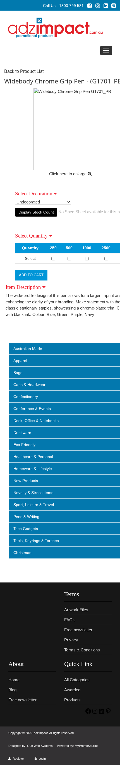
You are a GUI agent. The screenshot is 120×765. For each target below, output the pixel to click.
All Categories (77, 679)
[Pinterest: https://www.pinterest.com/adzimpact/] (108, 713)
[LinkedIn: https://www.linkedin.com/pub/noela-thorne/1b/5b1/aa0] (101, 713)
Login (42, 758)
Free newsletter (78, 629)
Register (18, 758)
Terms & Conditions (82, 650)
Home (14, 679)
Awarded (72, 689)
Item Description (24, 287)
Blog (12, 689)
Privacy (71, 639)
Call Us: (63, 5)
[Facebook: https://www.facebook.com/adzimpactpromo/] (88, 713)
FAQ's (70, 619)
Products (72, 699)
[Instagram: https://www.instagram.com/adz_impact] (95, 713)
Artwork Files (76, 609)
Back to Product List (24, 71)
